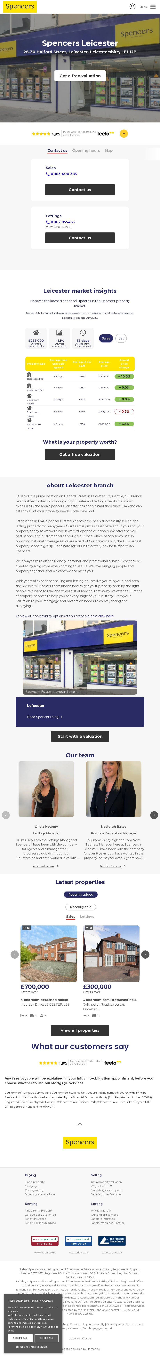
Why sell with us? (101, 1186)
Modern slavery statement (64, 1328)
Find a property (34, 1181)
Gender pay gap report (97, 1328)
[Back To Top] (80, 1124)
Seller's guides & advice (106, 1194)
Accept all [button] (20, 1338)
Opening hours (86, 150)
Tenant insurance (35, 1218)
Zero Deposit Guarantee (40, 1214)
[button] (154, 815)
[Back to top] (80, 1143)
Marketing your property (106, 1190)
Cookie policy (115, 1324)
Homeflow (93, 1348)
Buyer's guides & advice (40, 1194)
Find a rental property (38, 1210)
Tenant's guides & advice (40, 1222)
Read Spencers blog (43, 717)
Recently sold (81, 907)
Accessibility (97, 1324)
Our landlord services (104, 1214)
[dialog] (33, 1323)
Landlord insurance (103, 1218)
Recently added (80, 894)
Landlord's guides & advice (108, 1222)
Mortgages (32, 1186)
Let (121, 338)
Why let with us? (101, 1210)
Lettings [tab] (87, 916)
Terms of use (133, 1324)
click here (106, 616)
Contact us (57, 150)
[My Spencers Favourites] (132, 8)
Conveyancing (34, 1190)
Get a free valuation (80, 76)
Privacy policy (78, 1324)
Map (109, 150)
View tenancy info (58, 227)
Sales (106, 338)
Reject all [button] (46, 1338)
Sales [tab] (70, 916)
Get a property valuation (106, 1181)
